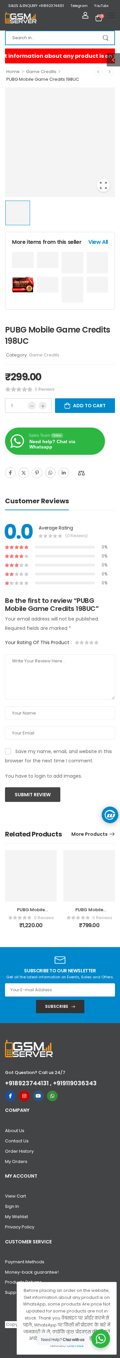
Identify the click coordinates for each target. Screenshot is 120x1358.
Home (13, 71)
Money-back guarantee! (32, 1272)
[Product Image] (60, 142)
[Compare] (81, 473)
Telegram (78, 5)
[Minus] (32, 406)
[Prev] (98, 71)
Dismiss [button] (75, 1345)
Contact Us (17, 1141)
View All (98, 242)
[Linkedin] (63, 472)
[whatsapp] (52, 1096)
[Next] (109, 71)
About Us (14, 1130)
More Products (89, 834)
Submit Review (33, 794)
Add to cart (89, 405)
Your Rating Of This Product (38, 642)
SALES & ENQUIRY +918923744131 (36, 5)
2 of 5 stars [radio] (82, 642)
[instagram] (24, 1096)
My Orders (16, 1161)
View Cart (15, 1196)
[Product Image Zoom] (103, 185)
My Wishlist (16, 1216)
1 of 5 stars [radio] (77, 642)
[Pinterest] (37, 472)
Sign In (12, 1206)
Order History (19, 1151)
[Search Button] (106, 38)
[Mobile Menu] (111, 15)
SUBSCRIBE (56, 1006)
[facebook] (10, 1096)
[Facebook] (10, 472)
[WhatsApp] (50, 472)
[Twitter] (23, 472)
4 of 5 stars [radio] (91, 642)
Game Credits (41, 71)
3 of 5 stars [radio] (86, 642)
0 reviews (45, 389)
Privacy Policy (19, 1227)
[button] (113, 59)
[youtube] (38, 1096)
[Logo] (21, 18)
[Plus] (43, 406)
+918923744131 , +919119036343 (51, 1083)
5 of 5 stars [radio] (96, 642)
